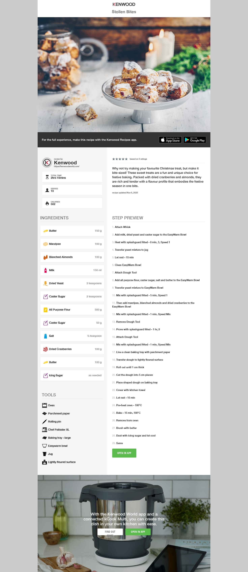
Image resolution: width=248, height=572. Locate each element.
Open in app (124, 453)
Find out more (110, 532)
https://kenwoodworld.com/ (66, 166)
